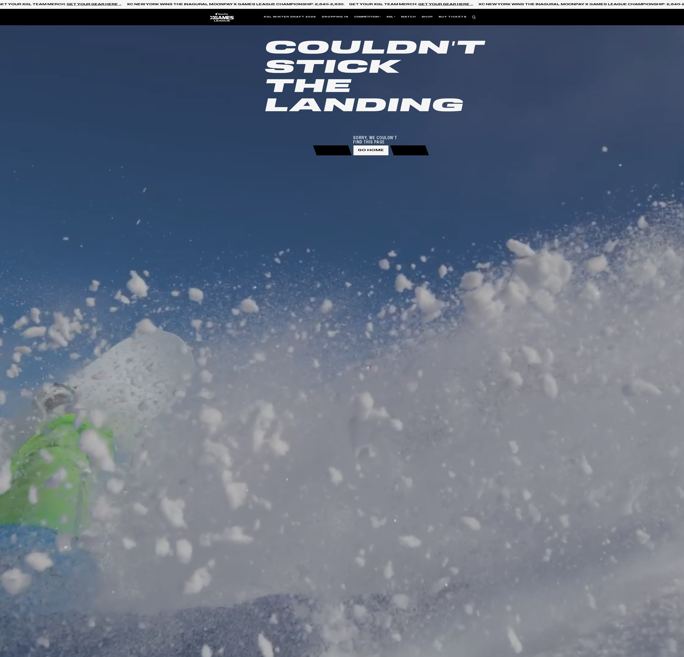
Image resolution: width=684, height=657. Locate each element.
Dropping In (335, 17)
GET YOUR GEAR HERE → (94, 4)
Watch (408, 17)
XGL (389, 17)
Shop (427, 17)
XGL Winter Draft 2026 (290, 17)
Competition (366, 17)
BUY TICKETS (453, 17)
